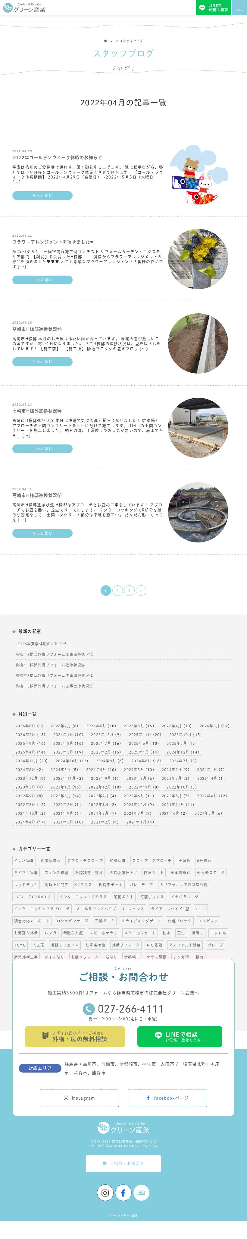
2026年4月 (172, 726)
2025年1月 (139, 752)
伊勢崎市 (132, 957)
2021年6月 (169, 813)
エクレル (218, 933)
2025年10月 (180, 734)
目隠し (198, 933)
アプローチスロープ (85, 860)
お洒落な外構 (26, 933)
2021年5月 (205, 813)
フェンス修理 (56, 872)
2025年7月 (101, 743)
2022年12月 (100, 787)
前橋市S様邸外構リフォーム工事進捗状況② (54, 686)
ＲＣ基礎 (154, 945)
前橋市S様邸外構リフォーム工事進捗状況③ (54, 675)
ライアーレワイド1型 (170, 909)
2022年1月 (99, 804)
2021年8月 (99, 813)
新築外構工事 (26, 957)
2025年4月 (25, 752)
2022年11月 (140, 787)
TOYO (20, 945)
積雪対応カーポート (32, 921)
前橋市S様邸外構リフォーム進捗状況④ (50, 665)
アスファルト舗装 (185, 945)
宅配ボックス (152, 897)
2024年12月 (178, 752)
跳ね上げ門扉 (56, 885)
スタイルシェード (140, 933)
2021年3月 (63, 822)
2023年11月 (64, 778)
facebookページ (171, 1098)
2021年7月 (134, 813)
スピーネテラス (103, 933)
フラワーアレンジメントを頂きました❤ (53, 242)
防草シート (154, 872)
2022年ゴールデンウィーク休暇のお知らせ (57, 157)
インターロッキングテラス (83, 897)
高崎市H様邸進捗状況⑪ (37, 329)
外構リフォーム (126, 945)
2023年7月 (172, 778)
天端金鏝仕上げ (123, 872)
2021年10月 (26, 813)
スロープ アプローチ (152, 860)
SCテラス (83, 885)
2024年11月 (26, 761)
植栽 (200, 957)
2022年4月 (207, 796)
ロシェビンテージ (73, 921)
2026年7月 (61, 726)
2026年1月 (63, 734)
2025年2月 (101, 752)
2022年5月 (172, 796)
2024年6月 (25, 769)
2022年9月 (25, 796)
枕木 (166, 933)
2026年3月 (210, 726)
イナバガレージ (185, 897)
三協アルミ (105, 921)
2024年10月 (67, 761)
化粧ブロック (180, 921)
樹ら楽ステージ (211, 872)
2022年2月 (63, 804)
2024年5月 (61, 769)
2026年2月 (25, 734)
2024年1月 (207, 769)
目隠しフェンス (65, 945)
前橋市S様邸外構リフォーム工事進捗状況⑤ (54, 654)
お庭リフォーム (85, 957)
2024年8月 (141, 761)
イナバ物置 (24, 860)
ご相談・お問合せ (127, 1163)
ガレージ (216, 945)
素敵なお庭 (73, 933)
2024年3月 (134, 769)
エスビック (208, 921)
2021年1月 (137, 822)
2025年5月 (177, 743)
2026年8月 (25, 726)
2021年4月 (25, 822)
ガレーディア (141, 885)
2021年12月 (135, 804)
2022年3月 (25, 804)
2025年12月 (102, 734)
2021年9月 (63, 813)
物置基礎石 (51, 860)
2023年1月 (61, 787)
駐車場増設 (95, 945)
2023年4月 (207, 778)
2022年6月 (134, 796)
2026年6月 (96, 726)
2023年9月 (101, 778)
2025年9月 (25, 743)
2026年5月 (134, 726)
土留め (185, 860)
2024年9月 (106, 761)
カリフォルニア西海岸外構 (184, 885)
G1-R (201, 909)
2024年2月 (172, 769)
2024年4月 (96, 769)
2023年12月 (26, 778)
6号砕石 (204, 860)
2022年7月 (99, 796)
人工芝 (39, 945)
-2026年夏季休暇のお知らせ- (42, 644)
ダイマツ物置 (26, 872)
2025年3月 (63, 752)
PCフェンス (133, 909)
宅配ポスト (124, 897)
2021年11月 (173, 804)
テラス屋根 (157, 957)
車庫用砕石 (180, 872)
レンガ (51, 933)
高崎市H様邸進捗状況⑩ (37, 411)
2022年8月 (61, 796)
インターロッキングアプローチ (42, 909)
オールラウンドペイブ (96, 909)
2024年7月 (179, 761)
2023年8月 (137, 778)
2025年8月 (63, 743)
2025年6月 (139, 743)
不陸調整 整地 (89, 872)
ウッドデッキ (26, 885)
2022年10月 (178, 787)
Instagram (83, 1098)
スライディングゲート (141, 921)
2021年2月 (101, 822)
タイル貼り (54, 957)
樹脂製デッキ (111, 885)
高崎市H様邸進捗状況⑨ (37, 495)
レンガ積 (181, 957)
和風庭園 (118, 860)
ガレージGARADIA (35, 897)
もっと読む (42, 195)
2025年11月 (140, 734)
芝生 (181, 933)
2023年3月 (25, 787)
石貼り (112, 957)
